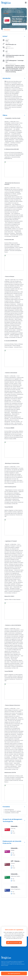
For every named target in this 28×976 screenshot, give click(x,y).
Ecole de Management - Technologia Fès (13, 10)
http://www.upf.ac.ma (11, 44)
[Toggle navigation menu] (26, 2)
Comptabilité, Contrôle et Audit (11, 812)
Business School (10, 65)
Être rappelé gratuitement (14, 973)
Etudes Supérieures (12, 8)
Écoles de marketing (11, 71)
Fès (4, 11)
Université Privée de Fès (20, 24)
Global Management (9, 809)
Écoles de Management (16, 70)
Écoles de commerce (19, 67)
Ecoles (19, 8)
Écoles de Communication (12, 68)
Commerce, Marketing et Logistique (12, 811)
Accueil (5, 8)
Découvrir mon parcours (14, 942)
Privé (7, 40)
